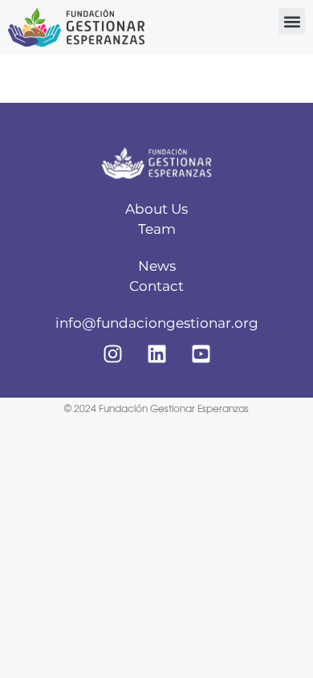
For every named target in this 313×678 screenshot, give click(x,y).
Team (157, 229)
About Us (156, 209)
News (157, 266)
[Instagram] (112, 353)
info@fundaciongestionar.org (156, 323)
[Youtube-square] (201, 353)
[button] (291, 21)
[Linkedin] (156, 353)
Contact (156, 286)
